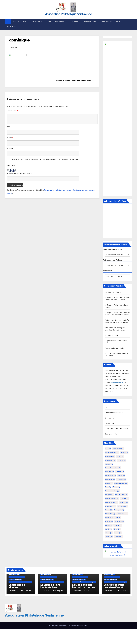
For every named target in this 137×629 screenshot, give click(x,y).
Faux (108, 487)
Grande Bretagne (112, 498)
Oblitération (110, 514)
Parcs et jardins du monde (114, 348)
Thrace (108, 533)
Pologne (109, 521)
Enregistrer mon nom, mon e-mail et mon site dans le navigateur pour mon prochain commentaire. (44, 159)
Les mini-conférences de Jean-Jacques (20, 582)
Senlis (117, 525)
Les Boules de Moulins (113, 292)
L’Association (19, 22)
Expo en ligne (90, 22)
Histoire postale (111, 502)
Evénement (110, 479)
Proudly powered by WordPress (58, 625)
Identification (110, 506)
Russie (108, 525)
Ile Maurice (122, 506)
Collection (109, 471)
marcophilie (119, 510)
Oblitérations (122, 514)
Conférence (110, 475)
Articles (74, 22)
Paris (118, 517)
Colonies (120, 471)
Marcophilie (106, 22)
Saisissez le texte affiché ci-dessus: (19, 173)
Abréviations (118, 449)
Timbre (117, 533)
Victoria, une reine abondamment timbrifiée (75, 81)
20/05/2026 (14, 591)
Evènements (37, 22)
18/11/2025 (77, 591)
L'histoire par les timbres (16, 577)
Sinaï (117, 529)
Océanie (109, 517)
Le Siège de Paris (111, 335)
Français (109, 494)
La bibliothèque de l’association (116, 428)
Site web (10, 148)
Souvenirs (12, 27)
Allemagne (109, 456)
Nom (9, 127)
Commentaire (12, 111)
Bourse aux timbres (112, 468)
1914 (108, 449)
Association (110, 460)
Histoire (124, 498)
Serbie (108, 529)
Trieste (109, 536)
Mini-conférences (56, 22)
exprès (108, 483)
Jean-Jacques (26, 591)
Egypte (121, 475)
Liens (118, 22)
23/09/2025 (109, 591)
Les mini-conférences (15, 579)
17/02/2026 (46, 591)
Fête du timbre (121, 494)
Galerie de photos (111, 434)
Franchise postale (112, 491)
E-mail (10, 138)
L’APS (107, 407)
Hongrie (124, 502)
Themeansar (83, 625)
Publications (109, 423)
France (116, 487)
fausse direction (120, 483)
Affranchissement (112, 452)
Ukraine (118, 536)
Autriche (109, 464)
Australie (122, 460)
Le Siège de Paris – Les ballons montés (83, 586)
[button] (130, 24)
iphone (108, 510)
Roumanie (119, 521)
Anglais (120, 456)
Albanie (124, 452)
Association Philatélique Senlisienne (68, 14)
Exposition (121, 479)
